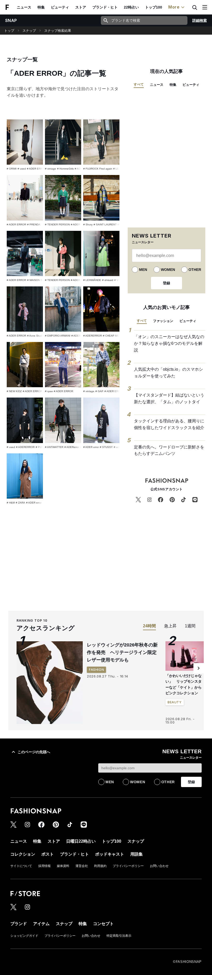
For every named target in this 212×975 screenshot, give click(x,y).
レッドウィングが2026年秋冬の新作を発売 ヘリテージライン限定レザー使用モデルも (122, 652)
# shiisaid (107, 280)
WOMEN (168, 270)
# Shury (88, 224)
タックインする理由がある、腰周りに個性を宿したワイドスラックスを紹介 (169, 424)
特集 (41, 7)
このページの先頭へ (34, 752)
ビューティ (60, 7)
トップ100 (153, 7)
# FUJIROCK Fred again (97, 168)
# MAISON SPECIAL (39, 280)
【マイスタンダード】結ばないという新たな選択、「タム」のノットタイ (169, 398)
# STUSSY (106, 447)
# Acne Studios (36, 335)
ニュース (24, 7)
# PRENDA (33, 224)
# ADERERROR (92, 335)
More (174, 7)
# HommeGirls (65, 168)
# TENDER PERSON (57, 224)
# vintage (50, 168)
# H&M (11, 502)
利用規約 (100, 866)
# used (22, 168)
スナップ (29, 30)
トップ (9, 30)
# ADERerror (71, 447)
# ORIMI (12, 168)
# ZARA (20, 502)
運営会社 (81, 866)
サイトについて (21, 866)
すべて (139, 84)
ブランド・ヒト (105, 7)
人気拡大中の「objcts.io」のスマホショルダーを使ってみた (168, 372)
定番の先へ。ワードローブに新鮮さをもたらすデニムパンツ (169, 450)
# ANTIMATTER (54, 447)
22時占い (131, 7)
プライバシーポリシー (128, 866)
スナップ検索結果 (57, 30)
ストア (80, 7)
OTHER (194, 270)
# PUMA (41, 447)
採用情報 (44, 866)
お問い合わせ (159, 866)
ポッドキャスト (109, 854)
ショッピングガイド (24, 936)
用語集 (136, 854)
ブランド (18, 923)
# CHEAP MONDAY (114, 335)
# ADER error (91, 447)
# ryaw (49, 391)
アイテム (41, 923)
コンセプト (103, 923)
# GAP (99, 391)
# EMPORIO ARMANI (57, 335)
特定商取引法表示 (119, 936)
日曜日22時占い (81, 841)
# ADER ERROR (36, 168)
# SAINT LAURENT (105, 224)
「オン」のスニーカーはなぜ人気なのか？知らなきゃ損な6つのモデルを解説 (169, 343)
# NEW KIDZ (14, 391)
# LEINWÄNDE (92, 280)
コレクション (22, 854)
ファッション (163, 321)
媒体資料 (63, 866)
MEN (143, 270)
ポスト (47, 854)
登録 (166, 283)
